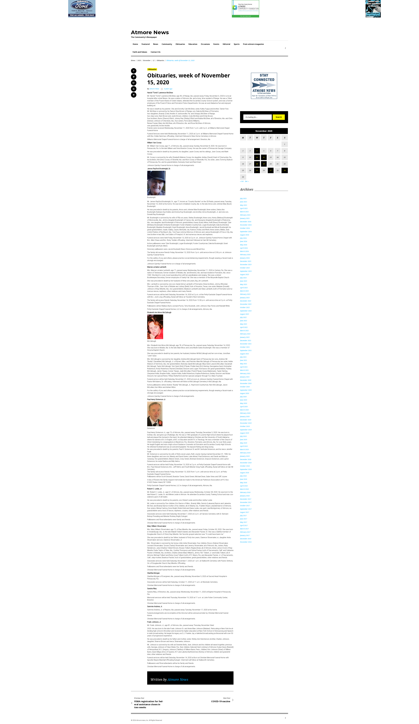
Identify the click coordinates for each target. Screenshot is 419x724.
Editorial (226, 44)
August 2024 (244, 235)
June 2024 (243, 241)
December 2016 (245, 539)
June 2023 (243, 281)
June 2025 (243, 202)
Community (167, 44)
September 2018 (246, 469)
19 (264, 164)
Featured (146, 44)
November (147, 60)
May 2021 (243, 364)
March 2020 (244, 410)
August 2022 (244, 314)
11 (257, 157)
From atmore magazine (253, 44)
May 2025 (243, 205)
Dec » (247, 181)
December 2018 (245, 459)
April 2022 (244, 327)
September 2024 (246, 231)
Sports (237, 44)
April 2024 (244, 248)
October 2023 (245, 268)
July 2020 (243, 397)
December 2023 (245, 261)
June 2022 (243, 321)
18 (257, 164)
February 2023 (245, 294)
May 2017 (243, 522)
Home (135, 44)
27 (271, 170)
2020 (139, 60)
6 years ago (168, 89)
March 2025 (244, 212)
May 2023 (243, 284)
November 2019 (246, 423)
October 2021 (245, 347)
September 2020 (246, 390)
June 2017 (243, 519)
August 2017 (244, 512)
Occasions (205, 44)
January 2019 (245, 456)
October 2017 (245, 506)
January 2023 (245, 298)
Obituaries (180, 44)
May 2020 (243, 403)
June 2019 (243, 439)
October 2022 (245, 307)
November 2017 (246, 502)
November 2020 (246, 383)
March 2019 (244, 449)
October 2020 (245, 387)
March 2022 (244, 331)
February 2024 (245, 255)
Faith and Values (140, 52)
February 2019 (245, 453)
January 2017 (245, 535)
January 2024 (245, 258)
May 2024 (243, 245)
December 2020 (245, 380)
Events (216, 44)
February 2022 (245, 334)
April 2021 (244, 367)
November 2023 (246, 264)
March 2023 (244, 291)
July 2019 (243, 436)
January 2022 (245, 337)
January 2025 (245, 218)
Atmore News (150, 32)
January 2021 (245, 377)
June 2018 (243, 479)
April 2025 (244, 208)
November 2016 (246, 542)
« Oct (242, 181)
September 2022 (246, 311)
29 (285, 170)
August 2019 (244, 433)
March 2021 (244, 370)
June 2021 (243, 360)
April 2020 (244, 407)
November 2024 (246, 225)
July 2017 (243, 515)
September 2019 (246, 430)
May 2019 (243, 443)
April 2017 (244, 525)
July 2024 (243, 238)
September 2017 (246, 509)
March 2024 (244, 251)
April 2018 (244, 486)
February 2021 (245, 373)
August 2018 (244, 473)
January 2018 (245, 496)
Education (193, 44)
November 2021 (246, 344)
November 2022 (246, 304)
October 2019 (245, 426)
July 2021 (243, 357)
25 (257, 170)
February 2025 (245, 215)
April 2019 (244, 446)
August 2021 (244, 354)
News (155, 44)
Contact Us (155, 52)
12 (154, 60)
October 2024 (245, 228)
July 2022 (243, 317)
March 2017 (244, 529)
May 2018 (243, 483)
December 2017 (245, 499)
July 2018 (243, 476)
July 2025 (243, 198)
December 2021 (245, 340)
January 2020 (245, 416)
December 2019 (245, 420)
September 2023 (246, 271)
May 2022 (243, 324)
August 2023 (244, 274)
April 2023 (244, 288)
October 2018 (245, 466)
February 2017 (245, 532)
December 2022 (245, 301)
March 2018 (244, 489)
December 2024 (245, 222)
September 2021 (246, 350)
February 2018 (245, 492)
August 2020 (244, 393)
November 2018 (246, 463)
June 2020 (243, 400)
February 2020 (245, 413)
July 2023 (243, 278)
